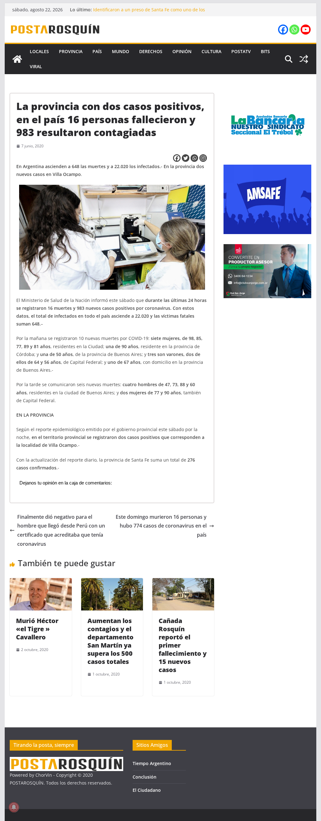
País (97, 51)
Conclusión (144, 777)
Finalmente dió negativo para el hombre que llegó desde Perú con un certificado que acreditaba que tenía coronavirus (61, 530)
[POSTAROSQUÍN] (17, 59)
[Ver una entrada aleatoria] (303, 59)
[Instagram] (203, 158)
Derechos (150, 51)
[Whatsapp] (294, 30)
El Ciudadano (147, 790)
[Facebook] (283, 30)
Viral (36, 66)
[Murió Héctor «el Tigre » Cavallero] (40, 582)
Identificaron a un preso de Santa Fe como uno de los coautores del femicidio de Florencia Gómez (149, 13)
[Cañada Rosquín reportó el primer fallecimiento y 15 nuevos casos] (183, 582)
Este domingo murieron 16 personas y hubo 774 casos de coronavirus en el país (161, 526)
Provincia (70, 51)
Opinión (182, 51)
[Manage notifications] (14, 807)
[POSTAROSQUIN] (66, 761)
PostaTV (241, 51)
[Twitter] (185, 158)
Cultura (211, 51)
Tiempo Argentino (152, 763)
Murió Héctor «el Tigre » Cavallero (37, 628)
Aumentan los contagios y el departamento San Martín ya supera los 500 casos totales (110, 641)
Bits (265, 51)
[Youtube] (306, 30)
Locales (39, 51)
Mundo (120, 51)
